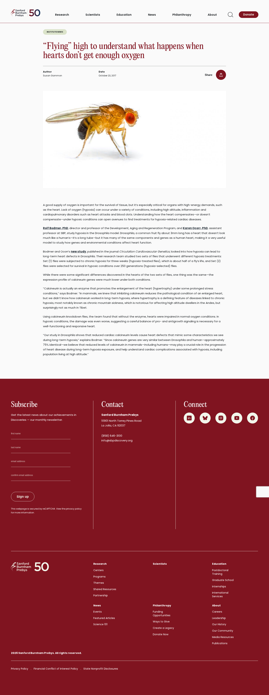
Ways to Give (161, 621)
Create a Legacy (163, 628)
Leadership (219, 618)
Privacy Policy (19, 669)
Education (124, 15)
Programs (99, 576)
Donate (248, 14)
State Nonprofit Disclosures (100, 669)
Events (97, 612)
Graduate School (223, 580)
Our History (219, 624)
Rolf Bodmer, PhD (55, 228)
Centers (98, 570)
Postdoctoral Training (220, 572)
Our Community (222, 631)
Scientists (92, 15)
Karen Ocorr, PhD (195, 228)
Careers (217, 612)
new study (78, 251)
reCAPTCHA (49, 508)
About (212, 15)
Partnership (100, 595)
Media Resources (223, 637)
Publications (219, 643)
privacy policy (74, 508)
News (152, 15)
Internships (219, 586)
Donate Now (160, 634)
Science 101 (100, 624)
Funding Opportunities (161, 613)
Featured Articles (104, 618)
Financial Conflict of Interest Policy (56, 669)
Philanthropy (181, 15)
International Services (220, 594)
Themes (98, 583)
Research (62, 15)
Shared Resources (104, 589)
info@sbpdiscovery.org (116, 440)
